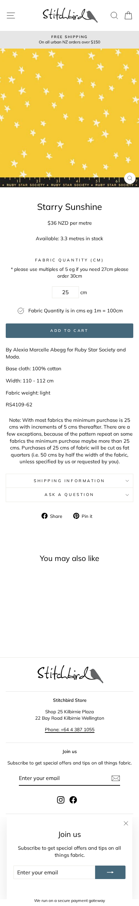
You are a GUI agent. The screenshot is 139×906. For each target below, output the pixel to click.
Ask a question (69, 494)
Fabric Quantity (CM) (69, 259)
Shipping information (69, 480)
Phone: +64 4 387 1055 (69, 729)
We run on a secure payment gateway (69, 900)
